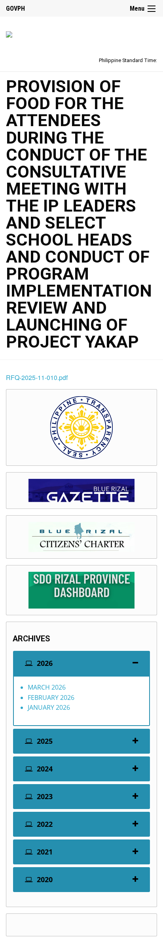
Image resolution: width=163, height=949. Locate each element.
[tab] (81, 663)
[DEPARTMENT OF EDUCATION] (9, 33)
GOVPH (15, 8)
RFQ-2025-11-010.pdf (37, 377)
